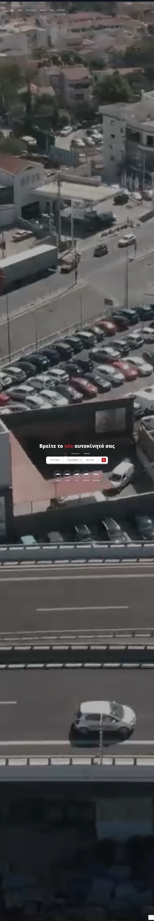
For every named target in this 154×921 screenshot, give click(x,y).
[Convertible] (95, 474)
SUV (76, 480)
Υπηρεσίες (43, 10)
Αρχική (20, 10)
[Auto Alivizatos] (9, 10)
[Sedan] (57, 474)
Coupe (67, 480)
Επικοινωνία (61, 10)
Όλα (65, 453)
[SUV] (76, 474)
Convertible (96, 480)
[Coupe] (67, 474)
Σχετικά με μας (31, 10)
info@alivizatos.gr (143, 3)
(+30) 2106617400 (128, 3)
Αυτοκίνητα (75, 453)
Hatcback (86, 480)
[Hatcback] (86, 474)
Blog (51, 10)
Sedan (58, 480)
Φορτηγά (87, 453)
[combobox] (56, 460)
